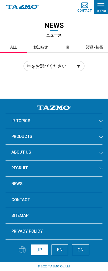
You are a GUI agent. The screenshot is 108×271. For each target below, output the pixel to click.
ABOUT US (21, 152)
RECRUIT (19, 168)
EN (60, 249)
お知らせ (40, 47)
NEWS (16, 183)
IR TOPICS (20, 121)
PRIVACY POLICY (27, 231)
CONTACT (20, 200)
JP (39, 249)
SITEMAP (20, 215)
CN (81, 249)
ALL (13, 47)
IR (67, 47)
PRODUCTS (21, 136)
